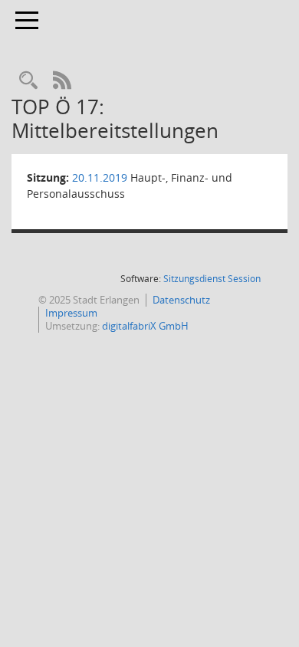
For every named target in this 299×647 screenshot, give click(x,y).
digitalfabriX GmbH (145, 326)
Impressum (71, 313)
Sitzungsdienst (212, 278)
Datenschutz (181, 300)
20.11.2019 (99, 177)
